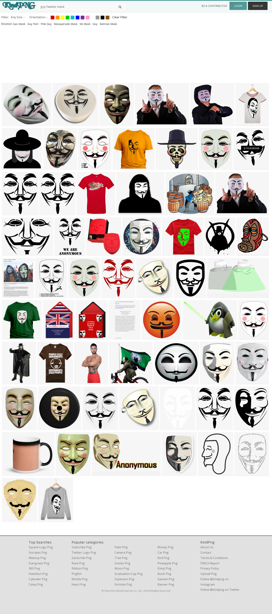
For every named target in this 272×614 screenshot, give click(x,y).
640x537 (222, 213)
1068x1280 (10, 213)
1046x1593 (43, 295)
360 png (34, 568)
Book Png (164, 574)
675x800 (203, 427)
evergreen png (39, 563)
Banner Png (165, 584)
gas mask (19, 24)
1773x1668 (61, 123)
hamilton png (38, 574)
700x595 (169, 253)
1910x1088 (100, 473)
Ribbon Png (80, 568)
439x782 (50, 167)
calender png (38, 579)
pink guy (46, 24)
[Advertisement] (111, 54)
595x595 (148, 337)
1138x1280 (144, 295)
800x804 (45, 427)
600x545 (123, 213)
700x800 (62, 473)
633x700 (93, 253)
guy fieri (33, 24)
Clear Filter (119, 17)
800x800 (9, 123)
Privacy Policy (209, 568)
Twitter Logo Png (84, 552)
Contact (205, 552)
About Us (206, 547)
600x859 (167, 427)
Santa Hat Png (82, 558)
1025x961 (161, 382)
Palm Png (121, 547)
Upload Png (208, 574)
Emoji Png (164, 568)
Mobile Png (80, 579)
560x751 (85, 167)
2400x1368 (215, 295)
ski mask (85, 24)
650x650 (50, 337)
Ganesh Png (165, 579)
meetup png (37, 558)
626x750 (46, 213)
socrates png (38, 552)
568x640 (126, 427)
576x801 (242, 123)
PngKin (77, 574)
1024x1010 (117, 382)
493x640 (206, 167)
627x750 (44, 382)
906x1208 (208, 382)
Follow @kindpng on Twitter (219, 590)
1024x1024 (10, 167)
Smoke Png (122, 563)
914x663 (189, 337)
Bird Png (163, 558)
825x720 (197, 123)
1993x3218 (62, 253)
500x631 (211, 253)
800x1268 (9, 382)
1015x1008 (130, 253)
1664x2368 (242, 473)
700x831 (245, 337)
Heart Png (79, 584)
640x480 (9, 253)
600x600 (119, 167)
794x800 (9, 427)
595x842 (9, 295)
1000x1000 (164, 167)
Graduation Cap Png (129, 574)
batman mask (108, 24)
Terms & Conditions (214, 558)
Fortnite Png (123, 584)
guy (95, 24)
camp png (36, 584)
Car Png (163, 552)
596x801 (45, 519)
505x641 (9, 519)
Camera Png (123, 552)
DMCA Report (209, 563)
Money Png (165, 547)
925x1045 (84, 213)
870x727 (9, 473)
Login (238, 6)
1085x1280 (109, 295)
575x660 (240, 167)
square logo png (41, 547)
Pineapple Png (167, 563)
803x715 (172, 213)
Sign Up (258, 6)
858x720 (142, 123)
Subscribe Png (82, 547)
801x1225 (107, 123)
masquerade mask (66, 24)
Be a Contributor (214, 6)
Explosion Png (124, 579)
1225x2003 (82, 382)
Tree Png (121, 558)
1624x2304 (206, 473)
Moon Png (122, 568)
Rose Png (78, 563)
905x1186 (169, 473)
